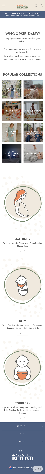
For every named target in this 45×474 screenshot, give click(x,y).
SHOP (22, 251)
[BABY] (22, 287)
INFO (22, 434)
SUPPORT (22, 426)
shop (22, 418)
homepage (12, 49)
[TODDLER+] (22, 369)
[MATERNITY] (22, 205)
